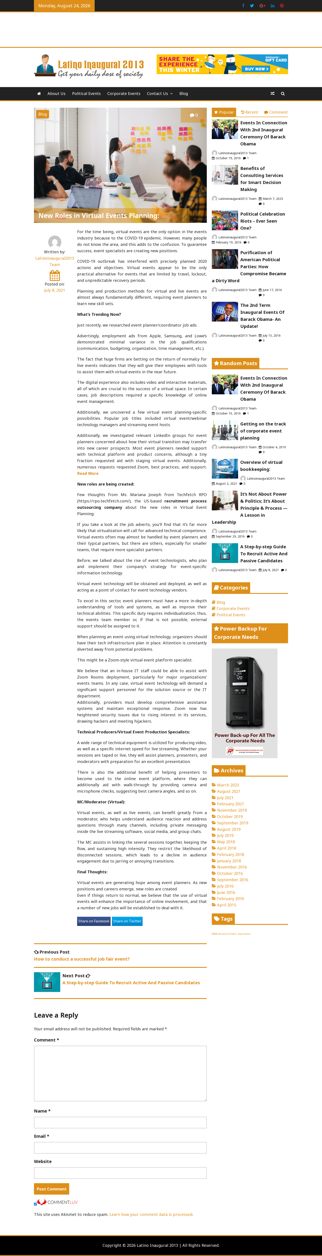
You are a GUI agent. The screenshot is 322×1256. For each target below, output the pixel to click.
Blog (183, 93)
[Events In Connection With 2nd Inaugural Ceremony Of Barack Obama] (225, 137)
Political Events (86, 93)
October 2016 (230, 873)
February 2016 (230, 898)
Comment (46, 1040)
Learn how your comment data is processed (150, 1214)
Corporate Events (123, 93)
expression (244, 933)
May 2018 (226, 841)
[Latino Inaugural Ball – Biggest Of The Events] (39, 93)
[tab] (224, 112)
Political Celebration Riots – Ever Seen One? (262, 221)
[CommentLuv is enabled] (57, 1204)
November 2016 (232, 867)
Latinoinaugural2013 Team (237, 153)
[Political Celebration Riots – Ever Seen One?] (225, 228)
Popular (226, 112)
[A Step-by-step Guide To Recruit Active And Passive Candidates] (225, 561)
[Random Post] (272, 93)
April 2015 (226, 905)
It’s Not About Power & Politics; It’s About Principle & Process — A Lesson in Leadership (249, 508)
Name (42, 1111)
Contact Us (157, 93)
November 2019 (232, 810)
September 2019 (232, 822)
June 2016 (226, 892)
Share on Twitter (127, 921)
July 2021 (225, 797)
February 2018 (230, 854)
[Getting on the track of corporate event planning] (225, 438)
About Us (56, 93)
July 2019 (225, 835)
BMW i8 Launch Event (224, 933)
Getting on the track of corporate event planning (263, 431)
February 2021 (230, 803)
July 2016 (225, 886)
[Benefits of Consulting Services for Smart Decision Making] (225, 183)
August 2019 (229, 829)
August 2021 (229, 791)
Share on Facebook (93, 921)
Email (41, 1136)
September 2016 (232, 879)
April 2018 (226, 848)
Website (43, 1161)
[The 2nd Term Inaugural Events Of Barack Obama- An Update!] (225, 320)
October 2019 (230, 816)
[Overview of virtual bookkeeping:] (225, 477)
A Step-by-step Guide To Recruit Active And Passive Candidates (264, 554)
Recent (251, 112)
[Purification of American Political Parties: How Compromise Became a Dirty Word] (225, 267)
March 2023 (228, 785)
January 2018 (229, 860)
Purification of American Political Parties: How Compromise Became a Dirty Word (249, 267)
